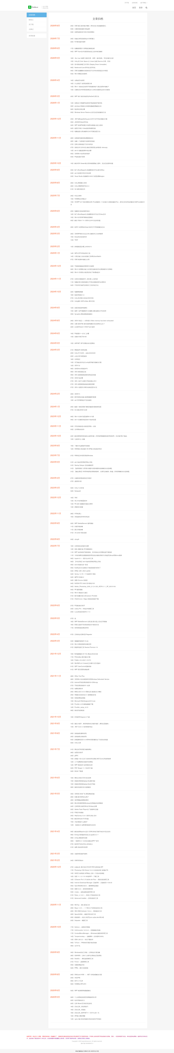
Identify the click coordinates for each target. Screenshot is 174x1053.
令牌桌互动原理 (79, 80)
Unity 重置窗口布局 (81, 183)
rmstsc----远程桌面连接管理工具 (85, 892)
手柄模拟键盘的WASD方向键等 (84, 266)
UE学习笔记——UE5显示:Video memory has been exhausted (94, 321)
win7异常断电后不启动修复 (83, 400)
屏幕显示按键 (79, 507)
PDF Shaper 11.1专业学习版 (84, 768)
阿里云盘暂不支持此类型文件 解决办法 (87, 625)
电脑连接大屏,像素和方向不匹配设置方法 (87, 131)
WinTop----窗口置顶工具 (82, 905)
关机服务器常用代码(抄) (82, 517)
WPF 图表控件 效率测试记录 (84, 765)
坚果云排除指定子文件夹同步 (84, 144)
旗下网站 (143, 3)
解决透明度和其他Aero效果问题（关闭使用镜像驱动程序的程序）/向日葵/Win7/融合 (101, 436)
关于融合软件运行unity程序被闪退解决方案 (88, 362)
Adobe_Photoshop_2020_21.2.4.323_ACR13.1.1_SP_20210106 (95, 586)
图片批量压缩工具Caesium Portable (86, 596)
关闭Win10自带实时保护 (82, 154)
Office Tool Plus (79, 676)
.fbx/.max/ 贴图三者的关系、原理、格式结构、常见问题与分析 (94, 58)
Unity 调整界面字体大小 (82, 186)
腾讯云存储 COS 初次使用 (83, 778)
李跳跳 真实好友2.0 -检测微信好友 (85, 695)
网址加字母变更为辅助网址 (83, 749)
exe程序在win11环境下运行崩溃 (85, 327)
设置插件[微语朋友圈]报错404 (84, 138)
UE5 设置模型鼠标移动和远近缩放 (85, 375)
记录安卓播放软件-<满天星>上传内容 (86, 279)
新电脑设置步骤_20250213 (83, 247)
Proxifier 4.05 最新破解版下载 (84, 704)
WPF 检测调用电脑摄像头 (83, 990)
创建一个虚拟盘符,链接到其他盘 (85, 141)
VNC (76, 498)
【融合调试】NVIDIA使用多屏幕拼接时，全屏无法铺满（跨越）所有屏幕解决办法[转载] (102, 471)
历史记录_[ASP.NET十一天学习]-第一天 (87, 1013)
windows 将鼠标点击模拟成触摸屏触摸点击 (88, 106)
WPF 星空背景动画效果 (82, 669)
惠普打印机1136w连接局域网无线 (85, 128)
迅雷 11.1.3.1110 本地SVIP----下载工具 (87, 876)
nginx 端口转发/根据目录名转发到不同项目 (88, 1019)
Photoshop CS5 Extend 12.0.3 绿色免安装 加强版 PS (91, 870)
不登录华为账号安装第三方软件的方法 (86, 285)
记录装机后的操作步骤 (82, 546)
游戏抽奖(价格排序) (81, 736)
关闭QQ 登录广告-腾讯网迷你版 (85, 794)
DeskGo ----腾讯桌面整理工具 (84, 959)
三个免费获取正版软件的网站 (84, 762)
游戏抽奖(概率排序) (81, 733)
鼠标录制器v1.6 (79, 295)
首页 (134, 7)
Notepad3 (78, 491)
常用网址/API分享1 (80, 984)
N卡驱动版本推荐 (80, 42)
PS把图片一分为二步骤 (82, 333)
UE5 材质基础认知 (80, 372)
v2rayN (77, 539)
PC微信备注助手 (80, 605)
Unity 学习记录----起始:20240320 (85, 353)
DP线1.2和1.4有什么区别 (82, 571)
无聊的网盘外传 (79, 965)
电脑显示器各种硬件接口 (82, 211)
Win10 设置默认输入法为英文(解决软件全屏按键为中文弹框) (93, 269)
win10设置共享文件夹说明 (83, 173)
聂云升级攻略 (79, 530)
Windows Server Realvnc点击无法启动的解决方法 (90, 112)
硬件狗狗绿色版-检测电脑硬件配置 (85, 397)
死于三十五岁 (79, 981)
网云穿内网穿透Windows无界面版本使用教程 (89, 803)
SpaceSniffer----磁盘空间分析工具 (85, 914)
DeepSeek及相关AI (81, 237)
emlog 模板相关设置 (81, 838)
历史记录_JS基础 (80, 1010)
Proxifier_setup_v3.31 (81, 707)
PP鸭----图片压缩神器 (81, 968)
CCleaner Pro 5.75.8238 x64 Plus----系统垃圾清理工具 (92, 879)
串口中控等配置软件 (81, 501)
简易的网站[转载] (80, 698)
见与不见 (77, 946)
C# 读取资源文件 (80, 189)
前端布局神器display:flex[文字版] (85, 784)
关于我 (127, 3)
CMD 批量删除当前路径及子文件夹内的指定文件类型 (91, 71)
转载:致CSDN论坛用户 (82, 797)
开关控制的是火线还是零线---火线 (85, 426)
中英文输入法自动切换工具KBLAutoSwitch (88, 256)
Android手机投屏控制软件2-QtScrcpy (86, 682)
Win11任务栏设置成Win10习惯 (84, 416)
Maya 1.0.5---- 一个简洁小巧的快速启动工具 (88, 908)
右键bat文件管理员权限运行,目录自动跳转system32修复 (92, 90)
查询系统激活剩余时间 (82, 628)
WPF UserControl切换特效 (83, 666)
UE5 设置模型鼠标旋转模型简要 (85, 384)
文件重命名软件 (79, 429)
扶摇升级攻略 (79, 526)
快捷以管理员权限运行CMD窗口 (85, 39)
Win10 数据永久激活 (81, 593)
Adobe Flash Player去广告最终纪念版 (86, 809)
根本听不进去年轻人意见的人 (84, 844)
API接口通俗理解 (80, 1016)
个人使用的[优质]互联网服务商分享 (85, 997)
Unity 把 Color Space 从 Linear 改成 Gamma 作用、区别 (92, 61)
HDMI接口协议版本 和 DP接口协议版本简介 (88, 449)
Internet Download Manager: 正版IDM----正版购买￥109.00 (93, 883)
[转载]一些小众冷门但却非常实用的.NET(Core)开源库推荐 (93, 759)
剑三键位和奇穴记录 (81, 410)
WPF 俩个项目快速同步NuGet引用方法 (87, 96)
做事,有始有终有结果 (81, 847)
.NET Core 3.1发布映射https (83, 727)
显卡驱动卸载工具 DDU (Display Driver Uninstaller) (91, 64)
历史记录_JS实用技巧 (81, 1006)
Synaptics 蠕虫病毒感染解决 (83, 314)
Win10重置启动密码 (81, 74)
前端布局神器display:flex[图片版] (85, 781)
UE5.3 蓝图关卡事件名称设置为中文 (86, 387)
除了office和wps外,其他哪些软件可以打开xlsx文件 (90, 214)
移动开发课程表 (79, 710)
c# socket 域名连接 (81, 533)
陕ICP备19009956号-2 (87, 1043)
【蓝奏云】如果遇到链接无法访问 (85, 825)
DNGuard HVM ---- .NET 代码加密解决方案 (88, 975)
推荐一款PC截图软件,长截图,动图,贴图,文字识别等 (90, 311)
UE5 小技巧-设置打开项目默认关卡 (85, 381)
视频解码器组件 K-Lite (81, 641)
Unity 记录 (78, 743)
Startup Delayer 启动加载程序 (84, 465)
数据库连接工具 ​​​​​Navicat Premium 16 (86, 647)
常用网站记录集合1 (81, 199)
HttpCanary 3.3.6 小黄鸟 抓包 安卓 (85, 816)
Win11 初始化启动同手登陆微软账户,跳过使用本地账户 (92, 87)
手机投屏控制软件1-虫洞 (82, 685)
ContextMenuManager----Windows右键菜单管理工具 (91, 933)
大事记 (31, 29)
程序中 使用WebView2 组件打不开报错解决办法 (90, 227)
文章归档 (134, 3)
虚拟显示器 (78, 481)
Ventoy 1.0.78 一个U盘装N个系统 (85, 574)
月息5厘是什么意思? (81, 822)
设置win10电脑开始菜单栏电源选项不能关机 (88, 103)
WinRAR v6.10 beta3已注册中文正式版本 (87, 663)
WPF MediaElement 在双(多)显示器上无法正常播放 (91, 621)
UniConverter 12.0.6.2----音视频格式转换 (87, 930)
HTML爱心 (78, 514)
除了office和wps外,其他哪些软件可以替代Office (89, 170)
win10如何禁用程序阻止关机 (83, 462)
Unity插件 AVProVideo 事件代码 (85, 301)
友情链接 (32, 35)
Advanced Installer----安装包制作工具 (86, 898)
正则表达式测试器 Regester (83, 634)
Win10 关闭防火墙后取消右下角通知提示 (87, 272)
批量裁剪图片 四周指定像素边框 (85, 48)
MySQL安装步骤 (80, 109)
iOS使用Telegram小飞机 (82, 717)
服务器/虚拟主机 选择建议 (83, 787)
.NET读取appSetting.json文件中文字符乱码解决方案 (91, 119)
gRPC (76, 756)
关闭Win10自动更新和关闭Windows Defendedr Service (92, 679)
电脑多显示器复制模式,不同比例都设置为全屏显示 (90, 282)
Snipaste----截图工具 (81, 920)
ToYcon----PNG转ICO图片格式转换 (86, 943)
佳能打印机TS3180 (81, 337)
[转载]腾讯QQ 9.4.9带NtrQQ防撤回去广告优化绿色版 (91, 740)
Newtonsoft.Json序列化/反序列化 (85, 67)
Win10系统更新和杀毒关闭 (83, 644)
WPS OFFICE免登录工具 (82, 253)
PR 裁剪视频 (78, 590)
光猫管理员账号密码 (81, 854)
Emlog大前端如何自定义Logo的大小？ (87, 835)
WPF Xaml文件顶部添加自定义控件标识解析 (88, 51)
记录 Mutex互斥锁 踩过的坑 (83, 1003)
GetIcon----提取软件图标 (82, 927)
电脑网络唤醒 (79, 292)
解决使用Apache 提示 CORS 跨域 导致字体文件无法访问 (92, 832)
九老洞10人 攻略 (80, 439)
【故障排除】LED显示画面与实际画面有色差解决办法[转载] (93, 468)
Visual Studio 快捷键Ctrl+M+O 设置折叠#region (89, 176)
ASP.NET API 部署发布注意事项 (85, 343)
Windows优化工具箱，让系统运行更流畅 (87, 952)
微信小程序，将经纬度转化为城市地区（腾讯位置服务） (92, 724)
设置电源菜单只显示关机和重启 (84, 32)
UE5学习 (77, 394)
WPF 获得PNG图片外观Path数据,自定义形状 (89, 125)
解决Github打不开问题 (82, 819)
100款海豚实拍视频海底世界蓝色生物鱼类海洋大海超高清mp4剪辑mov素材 (98, 555)
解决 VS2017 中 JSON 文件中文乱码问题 (87, 220)
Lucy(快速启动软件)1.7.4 (82, 612)
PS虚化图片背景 (80, 157)
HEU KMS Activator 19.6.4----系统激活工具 (88, 911)
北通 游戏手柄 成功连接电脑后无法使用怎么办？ (90, 324)
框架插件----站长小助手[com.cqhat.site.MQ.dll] (89, 917)
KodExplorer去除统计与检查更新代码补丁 (88, 568)
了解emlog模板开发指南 (82, 446)
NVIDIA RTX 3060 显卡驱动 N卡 (85, 583)
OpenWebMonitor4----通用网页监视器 (86, 886)
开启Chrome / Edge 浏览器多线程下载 (87, 599)
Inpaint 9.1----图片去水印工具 (84, 558)
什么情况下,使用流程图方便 (83, 83)
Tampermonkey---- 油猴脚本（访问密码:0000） (90, 936)
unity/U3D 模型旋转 (81, 356)
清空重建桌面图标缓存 (82, 800)
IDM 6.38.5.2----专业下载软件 (84, 939)
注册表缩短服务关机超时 (82, 29)
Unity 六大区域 (79, 488)
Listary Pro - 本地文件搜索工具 (84, 609)
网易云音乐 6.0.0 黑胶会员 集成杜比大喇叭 (88, 692)
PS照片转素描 (79, 812)
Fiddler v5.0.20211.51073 (83, 660)
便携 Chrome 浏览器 (81, 580)
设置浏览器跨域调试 (81, 308)
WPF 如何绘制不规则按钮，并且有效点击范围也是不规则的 (93, 552)
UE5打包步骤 (79, 378)
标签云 (31, 19)
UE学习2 (77, 365)
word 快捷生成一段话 (81, 565)
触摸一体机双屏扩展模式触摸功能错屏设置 (88, 407)
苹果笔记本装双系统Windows (84, 455)
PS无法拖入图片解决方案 (82, 657)
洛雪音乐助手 (79, 752)
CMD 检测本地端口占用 (82, 259)
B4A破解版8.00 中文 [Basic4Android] (86, 654)
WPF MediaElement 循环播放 (84, 523)
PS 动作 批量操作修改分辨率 (84, 504)
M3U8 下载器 (79, 771)
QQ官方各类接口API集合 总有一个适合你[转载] (89, 873)
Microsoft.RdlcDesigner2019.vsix (85, 701)
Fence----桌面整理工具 (82, 962)
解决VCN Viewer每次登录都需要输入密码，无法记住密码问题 (94, 163)
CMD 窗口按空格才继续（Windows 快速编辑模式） (91, 26)
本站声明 (77, 978)
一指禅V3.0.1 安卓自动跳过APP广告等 (87, 841)
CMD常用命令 (79, 860)
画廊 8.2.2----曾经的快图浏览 (84, 889)
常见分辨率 (78, 196)
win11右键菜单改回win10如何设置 (85, 420)
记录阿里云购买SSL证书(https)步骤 (86, 806)
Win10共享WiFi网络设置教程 (84, 217)
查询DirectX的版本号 (81, 369)
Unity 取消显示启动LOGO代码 (84, 298)
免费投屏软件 (79, 688)
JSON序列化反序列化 (81, 122)
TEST (76, 240)
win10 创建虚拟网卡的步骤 (83, 150)
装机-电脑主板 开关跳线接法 (83, 549)
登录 (141, 7)
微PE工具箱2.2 (79, 577)
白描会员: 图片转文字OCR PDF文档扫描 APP (89, 867)
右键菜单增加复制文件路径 (83, 478)
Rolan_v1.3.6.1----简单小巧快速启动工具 (87, 895)
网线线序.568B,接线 (81, 350)
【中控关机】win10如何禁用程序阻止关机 (88, 561)
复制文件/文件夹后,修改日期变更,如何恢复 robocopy (91, 147)
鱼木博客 (33, 7)
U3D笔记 (77, 359)
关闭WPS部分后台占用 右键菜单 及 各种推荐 (89, 234)
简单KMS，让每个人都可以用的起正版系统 (88, 955)
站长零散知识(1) (80, 1000)
